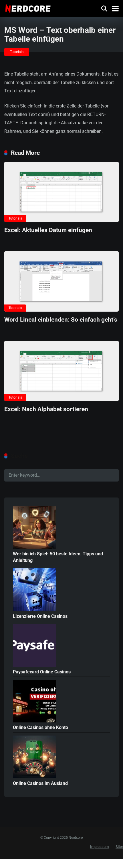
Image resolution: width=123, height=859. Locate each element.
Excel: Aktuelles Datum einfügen (48, 229)
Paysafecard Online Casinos (42, 672)
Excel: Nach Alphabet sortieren (46, 409)
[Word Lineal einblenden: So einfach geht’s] (61, 281)
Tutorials (16, 52)
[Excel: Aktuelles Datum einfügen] (61, 192)
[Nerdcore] (27, 7)
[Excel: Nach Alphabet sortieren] (61, 371)
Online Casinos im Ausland (40, 783)
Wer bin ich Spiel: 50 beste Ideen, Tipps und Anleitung (58, 557)
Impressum (99, 846)
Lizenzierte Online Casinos (40, 616)
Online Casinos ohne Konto (40, 727)
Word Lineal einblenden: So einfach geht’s (60, 319)
